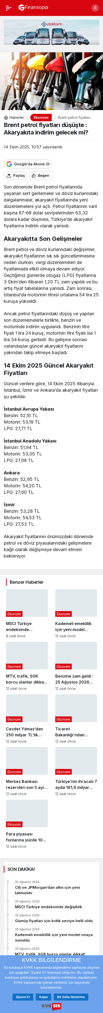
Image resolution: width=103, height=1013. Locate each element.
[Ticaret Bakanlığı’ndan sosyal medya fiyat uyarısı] (76, 718)
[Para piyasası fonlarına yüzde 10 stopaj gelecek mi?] (27, 824)
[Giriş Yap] (95, 8)
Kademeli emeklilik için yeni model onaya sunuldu (54, 937)
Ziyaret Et (23, 997)
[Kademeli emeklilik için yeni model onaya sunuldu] (76, 613)
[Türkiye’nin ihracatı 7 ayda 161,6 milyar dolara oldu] (76, 771)
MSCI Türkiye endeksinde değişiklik (48, 906)
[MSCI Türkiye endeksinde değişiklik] (27, 613)
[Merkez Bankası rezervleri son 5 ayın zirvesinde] (27, 771)
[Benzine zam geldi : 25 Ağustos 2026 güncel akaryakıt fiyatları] (76, 666)
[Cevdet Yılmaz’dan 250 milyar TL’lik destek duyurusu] (27, 718)
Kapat (43, 997)
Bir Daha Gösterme (71, 997)
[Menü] (9, 8)
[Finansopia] (33, 7)
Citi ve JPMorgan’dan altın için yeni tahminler (47, 890)
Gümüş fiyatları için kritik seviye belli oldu (54, 920)
